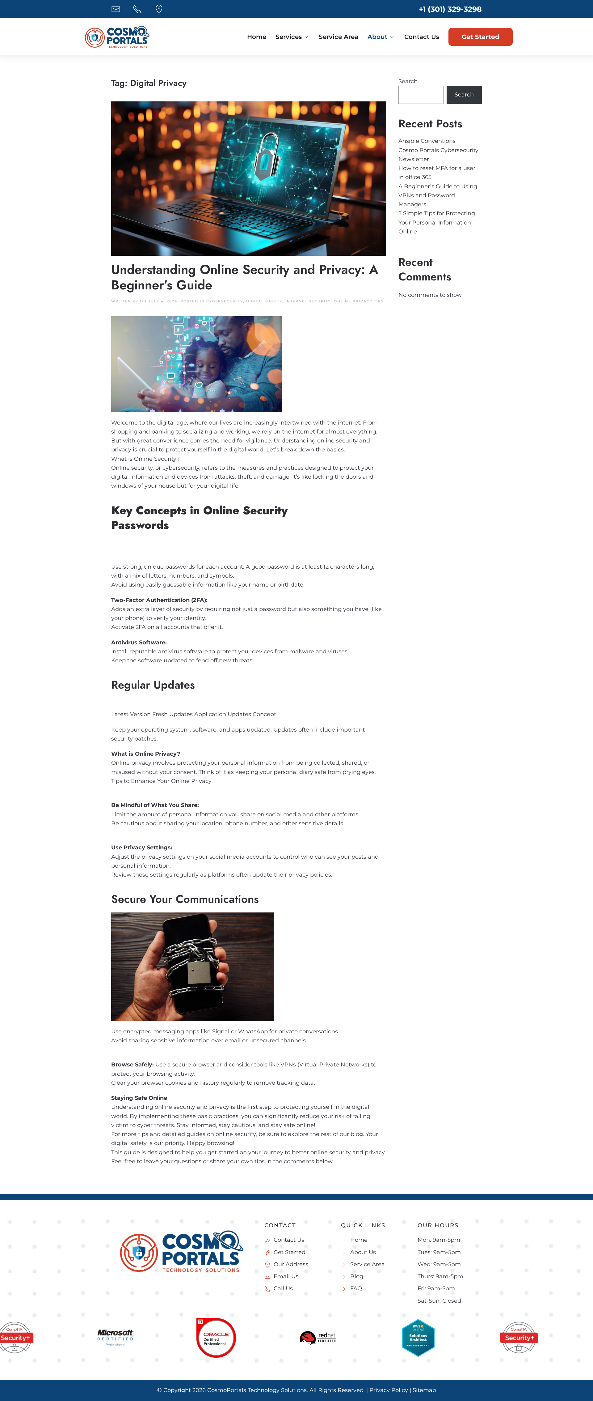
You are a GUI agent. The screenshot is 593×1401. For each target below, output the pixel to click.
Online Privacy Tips (359, 301)
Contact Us (421, 37)
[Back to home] (117, 36)
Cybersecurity (224, 301)
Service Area (338, 37)
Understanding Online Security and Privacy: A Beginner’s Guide (244, 277)
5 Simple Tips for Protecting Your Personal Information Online (436, 222)
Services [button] (288, 37)
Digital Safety (264, 301)
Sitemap (424, 1390)
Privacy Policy (388, 1390)
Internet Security (308, 301)
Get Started (480, 37)
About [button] (377, 37)
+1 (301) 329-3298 (450, 9)
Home (256, 37)
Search (408, 81)
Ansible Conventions (427, 141)
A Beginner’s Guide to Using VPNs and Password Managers (437, 195)
